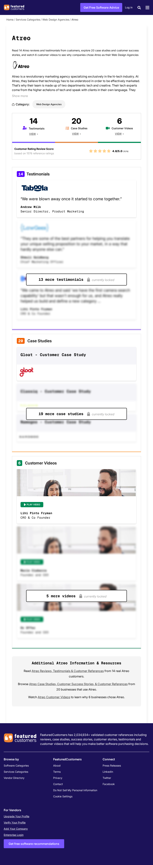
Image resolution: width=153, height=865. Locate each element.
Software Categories (16, 765)
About (57, 765)
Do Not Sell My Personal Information (75, 790)
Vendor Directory (14, 777)
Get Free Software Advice (101, 7)
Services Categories (28, 19)
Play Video (33, 504)
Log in (128, 7)
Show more (20, 96)
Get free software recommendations (34, 844)
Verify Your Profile (15, 822)
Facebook (109, 784)
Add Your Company (16, 828)
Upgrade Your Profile (16, 816)
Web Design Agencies (55, 19)
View (32, 133)
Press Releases (112, 765)
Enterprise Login (14, 834)
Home (9, 19)
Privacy (57, 777)
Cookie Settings (62, 796)
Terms (57, 771)
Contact (58, 784)
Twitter (107, 777)
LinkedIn (108, 771)
